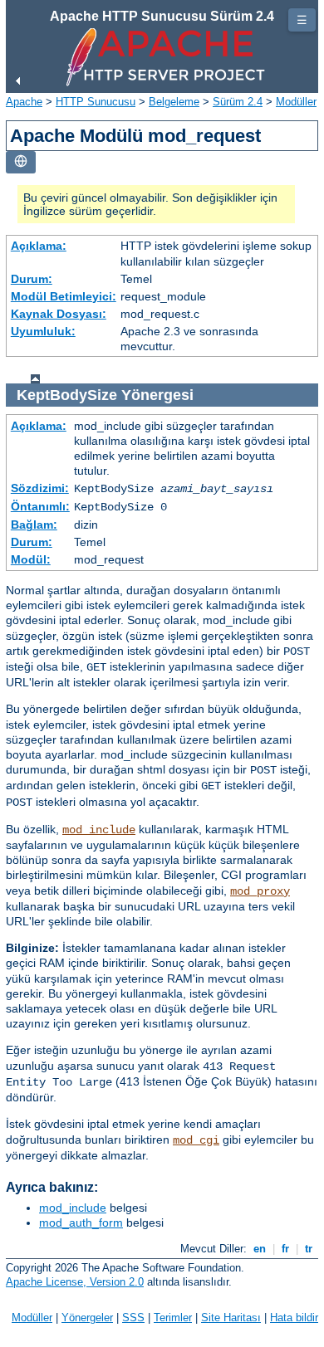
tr (309, 1248)
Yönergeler (87, 1317)
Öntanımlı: (40, 506)
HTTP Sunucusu (95, 101)
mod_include (98, 830)
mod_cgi (196, 1140)
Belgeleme (174, 101)
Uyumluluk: (43, 331)
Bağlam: (34, 524)
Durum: (31, 279)
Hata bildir (294, 1317)
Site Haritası (231, 1317)
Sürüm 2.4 (238, 101)
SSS (133, 1317)
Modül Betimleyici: (63, 296)
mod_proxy (260, 891)
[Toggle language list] (21, 162)
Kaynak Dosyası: (58, 313)
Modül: (31, 559)
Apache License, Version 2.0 (75, 1282)
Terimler (173, 1317)
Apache (24, 101)
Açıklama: (38, 245)
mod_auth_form (81, 1222)
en (259, 1248)
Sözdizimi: (40, 488)
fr (285, 1248)
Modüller (296, 101)
